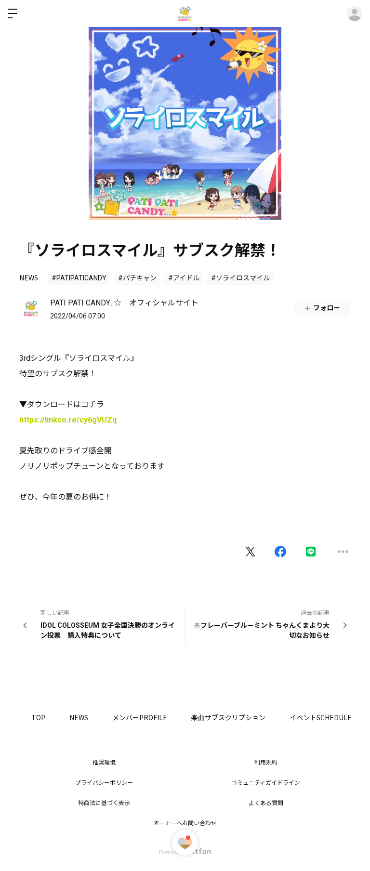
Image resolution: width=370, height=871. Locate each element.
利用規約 (266, 762)
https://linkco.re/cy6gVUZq (68, 419)
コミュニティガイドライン (265, 782)
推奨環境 (104, 762)
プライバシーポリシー (104, 782)
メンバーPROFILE (139, 717)
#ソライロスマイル (240, 278)
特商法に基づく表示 (104, 803)
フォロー (326, 308)
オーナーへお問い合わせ (185, 823)
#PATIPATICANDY (79, 278)
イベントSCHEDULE (321, 717)
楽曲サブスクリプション (228, 717)
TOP (38, 717)
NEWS (28, 277)
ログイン (354, 13)
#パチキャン (137, 278)
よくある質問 (266, 803)
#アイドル (183, 278)
